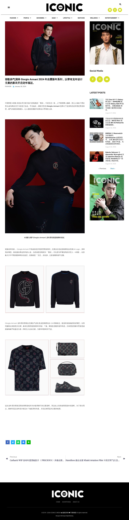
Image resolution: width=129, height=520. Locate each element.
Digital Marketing (69, 515)
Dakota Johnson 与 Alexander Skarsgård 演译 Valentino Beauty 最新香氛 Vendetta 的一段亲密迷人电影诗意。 (114, 156)
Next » (112, 168)
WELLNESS (94, 18)
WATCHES (81, 18)
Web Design (63, 515)
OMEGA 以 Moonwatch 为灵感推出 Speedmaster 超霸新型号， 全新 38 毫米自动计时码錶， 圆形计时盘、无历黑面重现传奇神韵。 (114, 138)
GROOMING (40, 18)
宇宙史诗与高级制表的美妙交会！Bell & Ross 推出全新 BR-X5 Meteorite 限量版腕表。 (114, 122)
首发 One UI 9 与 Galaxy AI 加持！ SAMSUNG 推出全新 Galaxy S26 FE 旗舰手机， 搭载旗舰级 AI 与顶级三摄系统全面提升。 (114, 105)
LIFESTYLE (66, 18)
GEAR (54, 18)
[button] (8, 7)
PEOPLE (26, 18)
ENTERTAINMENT (111, 18)
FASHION (13, 18)
